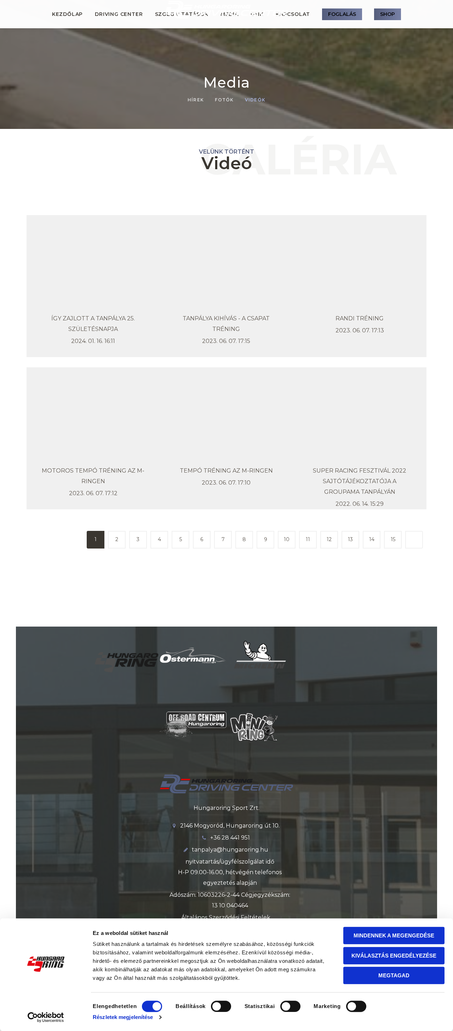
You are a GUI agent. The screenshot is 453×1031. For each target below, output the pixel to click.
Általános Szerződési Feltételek (225, 917)
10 (286, 539)
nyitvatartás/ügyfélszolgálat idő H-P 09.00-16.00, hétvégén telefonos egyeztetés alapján (230, 872)
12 (329, 539)
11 (308, 539)
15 (393, 539)
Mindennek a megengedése (394, 935)
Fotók (224, 99)
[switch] (221, 1006)
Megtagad (393, 975)
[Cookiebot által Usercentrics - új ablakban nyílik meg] (46, 1017)
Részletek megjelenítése (123, 1017)
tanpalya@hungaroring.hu (230, 849)
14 (371, 539)
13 (350, 539)
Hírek (196, 99)
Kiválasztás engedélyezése (393, 956)
